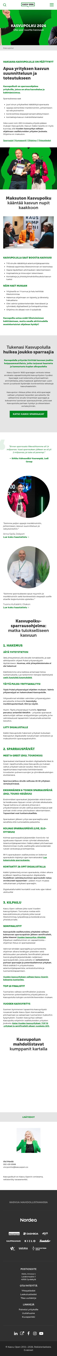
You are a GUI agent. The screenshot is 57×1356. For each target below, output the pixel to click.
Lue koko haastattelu (15, 537)
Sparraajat (8, 140)
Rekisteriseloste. (42, 1347)
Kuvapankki (28, 1317)
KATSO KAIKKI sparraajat (28, 414)
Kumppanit (20, 140)
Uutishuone (28, 1313)
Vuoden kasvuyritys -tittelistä (31, 937)
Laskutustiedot (28, 1294)
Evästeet (28, 1350)
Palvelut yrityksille (28, 1309)
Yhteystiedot (44, 140)
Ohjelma (32, 140)
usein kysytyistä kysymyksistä (17, 677)
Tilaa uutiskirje (28, 1298)
